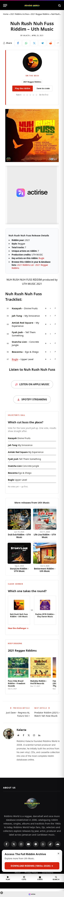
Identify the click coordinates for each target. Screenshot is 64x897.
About (18, 872)
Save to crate (43, 88)
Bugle (41, 258)
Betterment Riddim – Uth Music (44, 570)
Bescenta (17, 351)
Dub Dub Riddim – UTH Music (19, 535)
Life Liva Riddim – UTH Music (45, 535)
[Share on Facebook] (18, 43)
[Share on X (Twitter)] (34, 43)
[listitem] (18, 672)
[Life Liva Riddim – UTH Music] (44, 518)
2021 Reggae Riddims (40, 14)
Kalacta (26, 35)
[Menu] (5, 5)
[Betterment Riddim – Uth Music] (44, 552)
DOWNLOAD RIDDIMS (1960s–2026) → (32, 865)
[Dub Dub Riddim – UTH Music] (19, 518)
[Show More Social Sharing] (58, 43)
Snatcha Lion (19, 341)
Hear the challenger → (18, 628)
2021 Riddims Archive (19, 14)
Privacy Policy (31, 872)
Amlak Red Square (22, 322)
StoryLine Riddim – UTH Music (19, 570)
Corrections (47, 872)
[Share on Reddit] (50, 43)
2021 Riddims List (25, 265)
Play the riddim (22, 88)
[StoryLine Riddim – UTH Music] (19, 552)
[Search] (59, 5)
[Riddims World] (32, 5)
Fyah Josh (17, 332)
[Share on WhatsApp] (26, 43)
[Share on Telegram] (42, 43)
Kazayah (17, 308)
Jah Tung (17, 315)
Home (5, 14)
